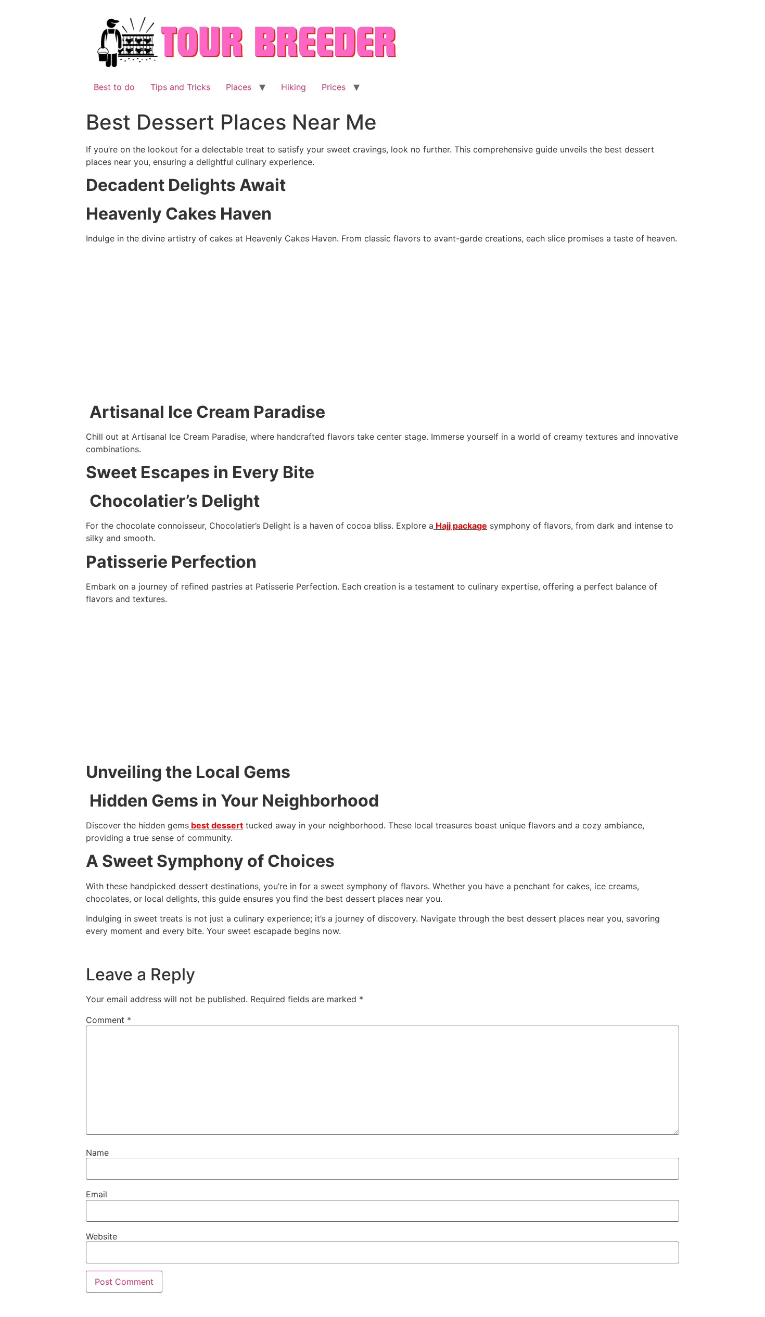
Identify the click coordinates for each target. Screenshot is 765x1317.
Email (96, 1194)
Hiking (293, 87)
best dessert (216, 825)
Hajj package (460, 525)
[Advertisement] (382, 325)
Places (238, 87)
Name (97, 1152)
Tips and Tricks (180, 87)
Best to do (114, 87)
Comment (108, 1020)
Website (101, 1236)
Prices (334, 87)
